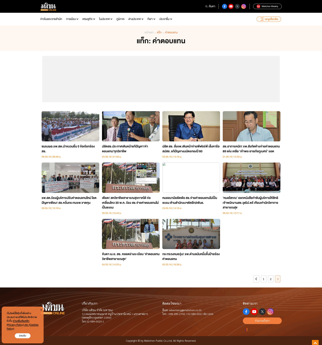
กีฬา (150, 19)
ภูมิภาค (120, 19)
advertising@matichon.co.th (185, 310)
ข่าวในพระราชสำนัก (51, 19)
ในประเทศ (104, 19)
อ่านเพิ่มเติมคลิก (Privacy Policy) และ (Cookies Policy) (22, 325)
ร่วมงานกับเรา (262, 320)
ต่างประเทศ (134, 19)
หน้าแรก (149, 32)
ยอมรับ (22, 336)
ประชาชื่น (164, 19)
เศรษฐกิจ (87, 19)
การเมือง (71, 19)
